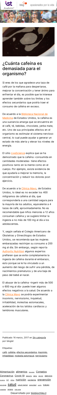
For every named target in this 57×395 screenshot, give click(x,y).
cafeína (11, 352)
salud (12, 384)
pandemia (32, 380)
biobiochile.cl (38, 393)
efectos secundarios (27, 352)
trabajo (46, 385)
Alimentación (7, 371)
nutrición (21, 379)
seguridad (32, 385)
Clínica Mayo (28, 188)
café (4, 352)
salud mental (23, 385)
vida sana (18, 389)
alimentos (21, 371)
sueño (39, 385)
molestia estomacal (24, 355)
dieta (35, 376)
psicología (3, 385)
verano (10, 389)
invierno (2, 380)
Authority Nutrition (13, 251)
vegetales (3, 389)
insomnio (42, 352)
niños (12, 380)
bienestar (32, 372)
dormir (40, 376)
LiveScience (18, 153)
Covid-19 (19, 375)
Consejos (41, 371)
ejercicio (48, 376)
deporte (29, 376)
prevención (44, 379)
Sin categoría (39, 337)
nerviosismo (41, 355)
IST (7, 380)
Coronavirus (6, 375)
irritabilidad (8, 355)
